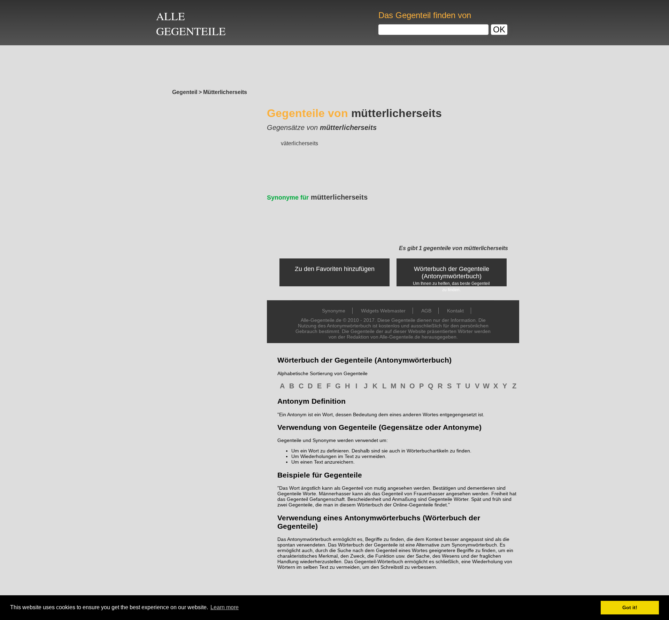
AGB (426, 310)
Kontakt (455, 310)
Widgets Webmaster (383, 310)
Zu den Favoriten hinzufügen (335, 268)
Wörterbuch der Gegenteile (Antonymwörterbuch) (451, 272)
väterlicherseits (299, 143)
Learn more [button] (224, 607)
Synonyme (333, 310)
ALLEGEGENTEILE (191, 23)
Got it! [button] (629, 607)
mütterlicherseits (317, 197)
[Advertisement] (334, 65)
